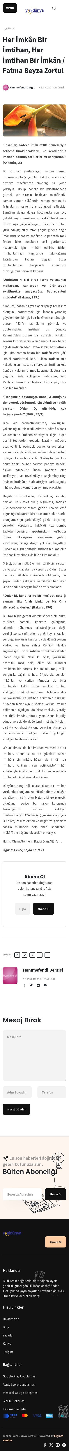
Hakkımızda (11, 1319)
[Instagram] (64, 1445)
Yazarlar (8, 1335)
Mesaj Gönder (16, 1109)
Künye (7, 1343)
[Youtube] (57, 1445)
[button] (10, 8)
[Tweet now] (51, 1445)
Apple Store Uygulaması (19, 1384)
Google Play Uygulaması (19, 1376)
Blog (6, 1327)
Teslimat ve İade (14, 1409)
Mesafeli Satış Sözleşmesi (20, 1392)
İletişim (8, 1352)
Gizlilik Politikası (14, 1401)
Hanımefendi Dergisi (43, 970)
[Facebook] (45, 1445)
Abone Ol (43, 909)
